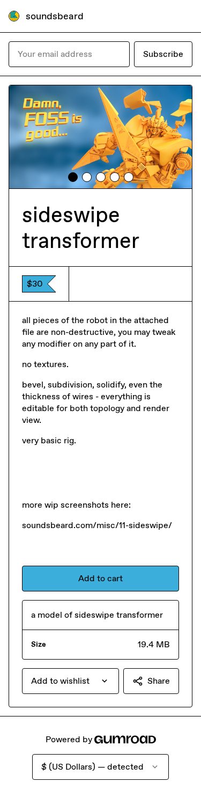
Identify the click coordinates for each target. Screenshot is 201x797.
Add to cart (100, 578)
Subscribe (163, 54)
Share (158, 681)
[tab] (73, 177)
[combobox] (70, 681)
